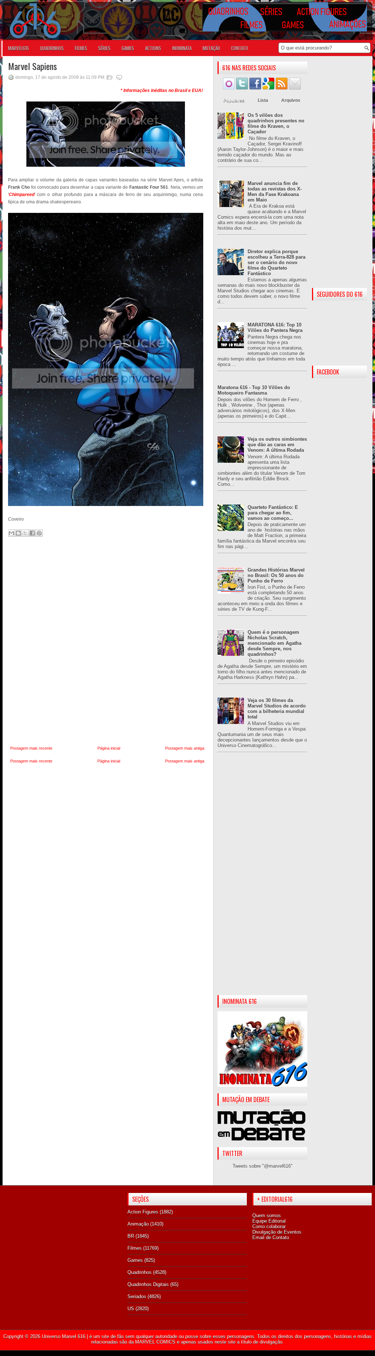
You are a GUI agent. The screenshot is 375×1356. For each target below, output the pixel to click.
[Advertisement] (262, 880)
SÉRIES (104, 48)
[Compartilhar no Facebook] (32, 533)
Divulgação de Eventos (276, 1232)
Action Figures (142, 1212)
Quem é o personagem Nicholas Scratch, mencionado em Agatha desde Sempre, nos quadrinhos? (274, 643)
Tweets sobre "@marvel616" (263, 1166)
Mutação (211, 48)
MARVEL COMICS (155, 1342)
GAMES (128, 48)
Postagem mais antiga (184, 748)
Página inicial (108, 748)
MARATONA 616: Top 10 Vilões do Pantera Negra (275, 327)
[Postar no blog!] (18, 533)
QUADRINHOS (52, 48)
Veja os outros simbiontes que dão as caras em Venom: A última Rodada (277, 444)
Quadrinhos (139, 1272)
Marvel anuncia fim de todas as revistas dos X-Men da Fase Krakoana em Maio (275, 192)
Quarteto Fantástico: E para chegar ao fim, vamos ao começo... (273, 513)
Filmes (134, 1248)
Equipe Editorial (269, 1221)
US (130, 1308)
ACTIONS (153, 48)
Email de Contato (270, 1237)
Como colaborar (269, 1226)
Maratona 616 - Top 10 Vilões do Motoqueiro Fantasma (254, 390)
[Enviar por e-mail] (11, 533)
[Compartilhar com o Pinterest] (39, 533)
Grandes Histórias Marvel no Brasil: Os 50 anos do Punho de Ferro (276, 575)
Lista (263, 100)
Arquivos (290, 100)
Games (135, 1260)
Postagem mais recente (31, 748)
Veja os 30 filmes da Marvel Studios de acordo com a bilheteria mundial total (277, 709)
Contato (239, 48)
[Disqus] (107, 641)
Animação (138, 1224)
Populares (234, 100)
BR (130, 1236)
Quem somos (266, 1215)
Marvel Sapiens (32, 66)
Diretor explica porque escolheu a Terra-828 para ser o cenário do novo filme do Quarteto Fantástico (276, 262)
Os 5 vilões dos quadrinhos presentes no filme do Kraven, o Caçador (276, 123)
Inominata (182, 48)
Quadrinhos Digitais (148, 1284)
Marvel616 (18, 48)
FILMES (81, 48)
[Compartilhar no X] (25, 533)
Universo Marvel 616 (63, 1336)
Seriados (136, 1296)
